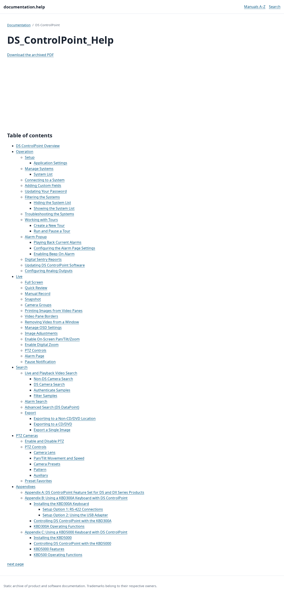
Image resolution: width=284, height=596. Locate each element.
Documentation (19, 25)
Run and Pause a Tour (52, 231)
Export (30, 412)
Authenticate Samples (52, 390)
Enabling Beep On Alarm (54, 253)
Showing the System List (54, 208)
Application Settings (50, 162)
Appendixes (26, 486)
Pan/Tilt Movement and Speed (59, 458)
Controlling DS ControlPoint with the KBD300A (72, 520)
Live (19, 276)
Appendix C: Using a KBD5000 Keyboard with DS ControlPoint (76, 532)
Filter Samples (45, 395)
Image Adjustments (41, 333)
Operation (24, 151)
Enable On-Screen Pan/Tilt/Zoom (52, 339)
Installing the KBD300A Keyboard (61, 503)
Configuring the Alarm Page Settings (64, 248)
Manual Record (37, 293)
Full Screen (34, 282)
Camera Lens (44, 452)
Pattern (40, 469)
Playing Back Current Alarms (57, 242)
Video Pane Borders (41, 316)
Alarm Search (36, 401)
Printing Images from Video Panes (54, 310)
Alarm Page (34, 355)
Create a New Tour (49, 225)
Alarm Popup (36, 236)
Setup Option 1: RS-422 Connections (73, 509)
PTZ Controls (35, 350)
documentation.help (24, 7)
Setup (30, 157)
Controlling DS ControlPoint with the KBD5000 (72, 543)
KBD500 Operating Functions (58, 554)
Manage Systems (39, 168)
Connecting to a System (45, 180)
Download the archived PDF (30, 54)
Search (274, 6)
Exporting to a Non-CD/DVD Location (65, 418)
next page (15, 564)
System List (43, 174)
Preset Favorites (38, 480)
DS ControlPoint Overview (38, 145)
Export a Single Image (52, 429)
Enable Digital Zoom (42, 344)
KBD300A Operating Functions (59, 526)
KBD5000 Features (49, 549)
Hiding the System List (52, 202)
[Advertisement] (142, 92)
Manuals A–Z (254, 6)
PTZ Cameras (27, 435)
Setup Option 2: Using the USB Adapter (75, 515)
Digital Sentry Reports (43, 259)
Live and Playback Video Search (51, 373)
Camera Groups (38, 304)
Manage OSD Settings (43, 327)
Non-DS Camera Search (53, 378)
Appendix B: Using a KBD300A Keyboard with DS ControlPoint (76, 497)
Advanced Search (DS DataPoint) (52, 407)
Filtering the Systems (42, 197)
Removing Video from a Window (52, 322)
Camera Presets (47, 464)
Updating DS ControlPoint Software (55, 265)
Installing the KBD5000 (53, 537)
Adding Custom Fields (43, 185)
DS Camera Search (49, 384)
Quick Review (36, 287)
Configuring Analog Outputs (49, 270)
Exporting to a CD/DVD (53, 424)
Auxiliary (41, 475)
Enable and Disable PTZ (44, 441)
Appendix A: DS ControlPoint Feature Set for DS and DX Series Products (84, 492)
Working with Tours (41, 219)
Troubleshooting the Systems (49, 213)
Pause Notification (40, 361)
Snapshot (33, 299)
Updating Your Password (46, 191)
